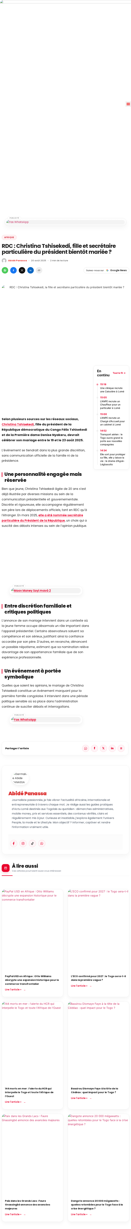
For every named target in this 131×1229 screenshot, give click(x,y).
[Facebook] (13, 843)
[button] (128, 104)
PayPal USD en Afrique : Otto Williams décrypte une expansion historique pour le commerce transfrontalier (32, 980)
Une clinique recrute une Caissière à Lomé (112, 390)
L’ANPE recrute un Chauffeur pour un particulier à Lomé (110, 404)
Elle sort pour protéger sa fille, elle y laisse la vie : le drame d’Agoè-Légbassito (112, 459)
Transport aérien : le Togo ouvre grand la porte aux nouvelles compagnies (111, 439)
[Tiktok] (32, 843)
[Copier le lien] (39, 270)
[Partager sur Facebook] (13, 270)
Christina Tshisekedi (18, 424)
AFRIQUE (9, 237)
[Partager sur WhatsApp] (5, 270)
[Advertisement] (46, 389)
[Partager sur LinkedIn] (30, 270)
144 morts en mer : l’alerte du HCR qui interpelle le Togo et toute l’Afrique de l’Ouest (29, 1092)
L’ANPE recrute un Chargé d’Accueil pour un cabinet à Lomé (112, 421)
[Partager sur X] (22, 270)
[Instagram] (23, 843)
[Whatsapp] (41, 843)
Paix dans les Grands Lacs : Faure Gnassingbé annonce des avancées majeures (27, 1204)
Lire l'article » (13, 989)
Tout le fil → (119, 373)
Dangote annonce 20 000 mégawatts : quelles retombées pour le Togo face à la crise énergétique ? (97, 1204)
